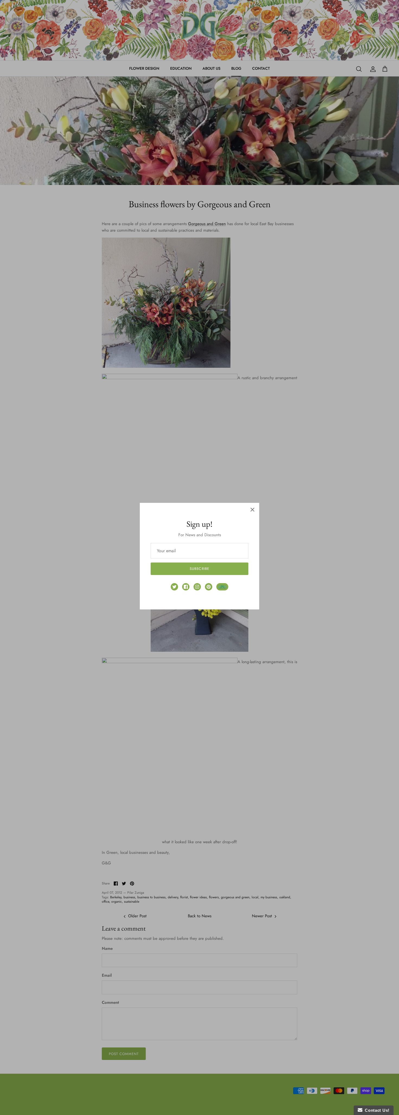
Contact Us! (375, 1110)
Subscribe (199, 568)
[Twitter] (174, 586)
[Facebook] (185, 586)
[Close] (252, 510)
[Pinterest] (208, 586)
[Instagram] (197, 586)
